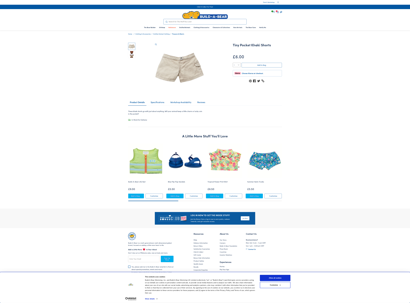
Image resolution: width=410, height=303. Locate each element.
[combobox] (207, 21)
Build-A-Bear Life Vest (136, 182)
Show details (150, 299)
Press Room (224, 249)
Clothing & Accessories (143, 34)
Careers (222, 243)
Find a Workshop (269, 2)
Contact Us (252, 249)
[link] (172, 27)
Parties (222, 266)
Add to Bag (261, 65)
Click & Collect (198, 252)
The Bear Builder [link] (150, 27)
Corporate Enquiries (201, 270)
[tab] (157, 103)
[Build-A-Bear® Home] (205, 15)
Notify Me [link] (262, 27)
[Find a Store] (279, 2)
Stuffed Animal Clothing (161, 34)
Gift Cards (197, 255)
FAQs (195, 240)
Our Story (223, 240)
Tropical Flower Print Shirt (218, 182)
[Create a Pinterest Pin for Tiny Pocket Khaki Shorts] (251, 81)
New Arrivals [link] (237, 27)
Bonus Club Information (202, 258)
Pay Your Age (224, 269)
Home (130, 34)
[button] (273, 11)
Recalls (196, 267)
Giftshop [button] (162, 27)
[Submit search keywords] (166, 21)
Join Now (245, 218)
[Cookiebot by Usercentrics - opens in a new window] (131, 298)
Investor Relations (226, 255)
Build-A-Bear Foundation (228, 246)
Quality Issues (198, 264)
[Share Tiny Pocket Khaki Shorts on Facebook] (255, 81)
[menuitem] (149, 27)
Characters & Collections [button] (221, 27)
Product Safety (199, 261)
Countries (223, 252)
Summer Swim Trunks (255, 182)
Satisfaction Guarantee (202, 249)
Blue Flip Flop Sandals (176, 182)
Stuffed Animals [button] (184, 27)
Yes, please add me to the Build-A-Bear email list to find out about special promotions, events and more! (153, 271)
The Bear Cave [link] (251, 27)
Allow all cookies (275, 278)
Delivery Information (201, 243)
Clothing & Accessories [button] (201, 27)
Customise (274, 285)
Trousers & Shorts (178, 34)
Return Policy (198, 246)
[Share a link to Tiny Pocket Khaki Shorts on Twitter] (259, 81)
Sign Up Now (167, 259)
